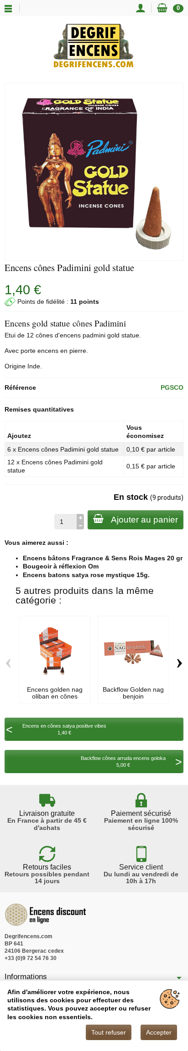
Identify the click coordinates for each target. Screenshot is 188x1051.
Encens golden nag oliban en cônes (55, 692)
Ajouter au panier (144, 519)
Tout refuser (108, 1032)
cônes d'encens (58, 335)
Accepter (159, 1032)
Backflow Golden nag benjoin (133, 692)
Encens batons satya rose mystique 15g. (86, 574)
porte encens (39, 350)
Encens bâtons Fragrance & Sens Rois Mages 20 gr (103, 558)
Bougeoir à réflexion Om (61, 566)
